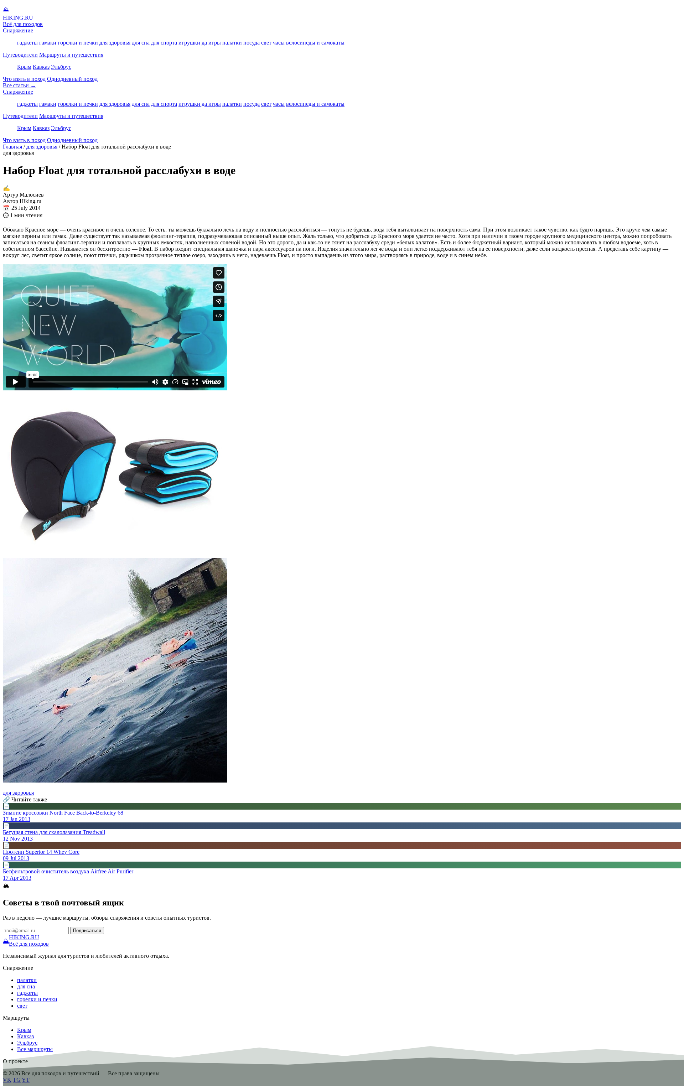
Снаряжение (18, 30)
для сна (141, 43)
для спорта (164, 43)
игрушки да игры (199, 43)
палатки (232, 43)
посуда (251, 43)
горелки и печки (78, 43)
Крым (24, 67)
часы (279, 43)
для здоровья (114, 43)
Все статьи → (19, 85)
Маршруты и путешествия (71, 55)
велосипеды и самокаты (315, 43)
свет (266, 43)
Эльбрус (61, 67)
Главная (12, 147)
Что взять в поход (24, 79)
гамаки (47, 43)
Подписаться (87, 930)
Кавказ (41, 67)
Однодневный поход (72, 79)
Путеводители (20, 55)
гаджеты (27, 43)
